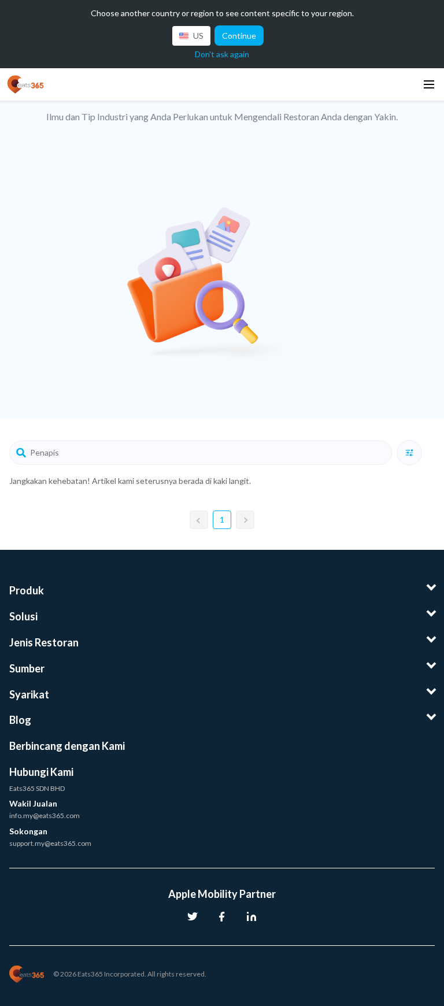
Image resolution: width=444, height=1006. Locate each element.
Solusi (23, 616)
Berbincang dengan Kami (67, 745)
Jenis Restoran (44, 642)
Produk (26, 590)
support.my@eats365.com (50, 843)
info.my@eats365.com (44, 815)
